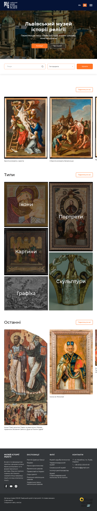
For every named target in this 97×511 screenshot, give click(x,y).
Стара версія (8, 500)
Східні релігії (32, 474)
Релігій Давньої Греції (35, 460)
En (79, 5)
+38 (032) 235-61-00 (82, 465)
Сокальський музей (58, 468)
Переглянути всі (84, 89)
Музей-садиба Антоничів (60, 460)
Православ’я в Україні (35, 471)
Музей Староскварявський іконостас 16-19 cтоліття (58, 475)
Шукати (85, 66)
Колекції (39, 46)
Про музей (57, 46)
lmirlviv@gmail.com (81, 468)
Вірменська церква (35, 469)
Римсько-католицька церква (35, 478)
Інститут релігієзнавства (59, 470)
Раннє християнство (35, 466)
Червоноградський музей (57, 464)
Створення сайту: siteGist (12, 502)
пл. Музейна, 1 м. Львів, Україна (82, 461)
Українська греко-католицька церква (35, 483)
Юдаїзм (30, 463)
